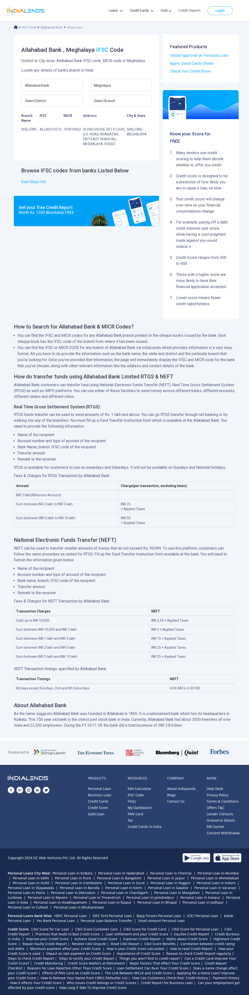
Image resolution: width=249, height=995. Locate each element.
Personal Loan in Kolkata (72, 873)
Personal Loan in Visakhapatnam (60, 902)
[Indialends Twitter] (46, 790)
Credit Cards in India (144, 826)
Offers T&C (215, 807)
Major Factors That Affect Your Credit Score (165, 963)
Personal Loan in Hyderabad (121, 873)
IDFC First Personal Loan (112, 915)
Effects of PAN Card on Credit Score (71, 973)
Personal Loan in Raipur (112, 902)
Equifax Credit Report (191, 934)
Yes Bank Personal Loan (55, 920)
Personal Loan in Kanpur (200, 897)
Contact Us (176, 801)
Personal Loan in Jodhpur (203, 902)
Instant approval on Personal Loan (199, 55)
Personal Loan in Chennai (171, 873)
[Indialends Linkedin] (37, 790)
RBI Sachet (215, 826)
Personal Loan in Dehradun (73, 892)
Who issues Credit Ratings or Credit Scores (101, 982)
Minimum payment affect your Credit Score (65, 948)
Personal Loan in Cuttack (28, 907)
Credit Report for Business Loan (167, 982)
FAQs (132, 801)
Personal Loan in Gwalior (168, 887)
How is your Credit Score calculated (135, 948)
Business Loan (99, 795)
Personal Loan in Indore (216, 883)
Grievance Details (221, 820)
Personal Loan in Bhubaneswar (79, 907)
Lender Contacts (220, 814)
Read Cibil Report (125, 943)
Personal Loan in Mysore (48, 897)
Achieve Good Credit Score (95, 939)
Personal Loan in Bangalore (119, 878)
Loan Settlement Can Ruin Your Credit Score (152, 968)
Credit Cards (98, 801)
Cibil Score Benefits (160, 943)
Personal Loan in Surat (126, 883)
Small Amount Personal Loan (161, 920)
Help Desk (215, 788)
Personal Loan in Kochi (123, 887)
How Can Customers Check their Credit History (170, 978)
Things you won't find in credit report (149, 958)
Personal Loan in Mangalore (177, 892)
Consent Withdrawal (223, 833)
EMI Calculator (139, 788)
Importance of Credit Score (138, 953)
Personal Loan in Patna (26, 892)
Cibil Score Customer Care (96, 929)
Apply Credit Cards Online (191, 63)
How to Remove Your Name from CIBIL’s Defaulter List (84, 978)
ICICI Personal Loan (202, 915)
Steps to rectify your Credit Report (86, 958)
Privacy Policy (217, 795)
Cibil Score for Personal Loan (195, 929)
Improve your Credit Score (47, 939)
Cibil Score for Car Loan (50, 929)
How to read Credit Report (191, 948)
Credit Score (98, 807)
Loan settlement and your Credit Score (137, 934)
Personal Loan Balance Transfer (106, 920)
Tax (130, 820)
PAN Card (135, 814)
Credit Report (189, 10)
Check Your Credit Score (190, 71)
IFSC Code (29, 27)
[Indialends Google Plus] (20, 790)
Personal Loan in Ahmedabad (215, 878)
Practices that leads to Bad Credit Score (68, 934)
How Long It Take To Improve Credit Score (92, 987)
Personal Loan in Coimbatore (78, 883)
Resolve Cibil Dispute (89, 943)
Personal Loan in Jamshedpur (150, 897)
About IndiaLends (181, 788)
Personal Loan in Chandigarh (124, 892)
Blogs (171, 795)
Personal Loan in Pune (73, 878)
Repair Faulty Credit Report (45, 943)
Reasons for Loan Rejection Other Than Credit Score (69, 968)
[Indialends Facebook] (11, 790)
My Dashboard (139, 807)
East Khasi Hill (33, 181)
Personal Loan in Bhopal (157, 902)
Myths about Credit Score (187, 939)
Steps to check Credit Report (31, 958)
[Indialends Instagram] (28, 790)
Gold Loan (96, 814)
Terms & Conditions (223, 801)
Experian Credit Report (141, 939)
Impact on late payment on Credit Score (78, 953)
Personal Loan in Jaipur (166, 878)
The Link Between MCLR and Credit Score (138, 973)
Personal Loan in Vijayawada (31, 887)
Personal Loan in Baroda (79, 887)
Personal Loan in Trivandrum (97, 897)
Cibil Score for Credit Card (145, 929)
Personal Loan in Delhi (31, 878)
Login (220, 10)
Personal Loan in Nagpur (171, 883)
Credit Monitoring (48, 963)
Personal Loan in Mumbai (218, 873)
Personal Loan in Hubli (31, 883)
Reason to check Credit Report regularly (198, 953)
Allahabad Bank (52, 27)
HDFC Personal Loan (70, 915)
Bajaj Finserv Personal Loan (159, 915)
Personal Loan (99, 788)
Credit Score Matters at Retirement (96, 963)
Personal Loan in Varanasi (215, 887)
